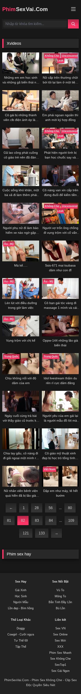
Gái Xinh (20, 590)
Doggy (21, 628)
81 (9, 520)
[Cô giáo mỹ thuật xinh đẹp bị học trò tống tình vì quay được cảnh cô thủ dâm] (60, 438)
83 (37, 520)
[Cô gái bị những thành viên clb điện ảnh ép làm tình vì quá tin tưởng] (20, 100)
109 (71, 520)
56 (51, 508)
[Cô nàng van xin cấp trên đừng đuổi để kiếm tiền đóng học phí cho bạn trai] (60, 175)
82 (23, 520)
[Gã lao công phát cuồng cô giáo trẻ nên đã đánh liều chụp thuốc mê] (20, 138)
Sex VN (60, 628)
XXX (60, 646)
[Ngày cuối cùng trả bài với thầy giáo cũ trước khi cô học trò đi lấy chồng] (20, 401)
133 (42, 533)
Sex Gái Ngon (60, 671)
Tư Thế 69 (21, 640)
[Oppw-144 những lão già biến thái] (60, 326)
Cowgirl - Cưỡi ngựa (20, 634)
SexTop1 (60, 664)
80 (70, 508)
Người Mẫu (20, 602)
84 (51, 520)
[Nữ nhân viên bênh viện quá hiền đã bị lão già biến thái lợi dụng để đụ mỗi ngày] (20, 476)
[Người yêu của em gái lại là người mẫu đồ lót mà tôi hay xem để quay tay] (60, 401)
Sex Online (60, 634)
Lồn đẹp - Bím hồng (21, 608)
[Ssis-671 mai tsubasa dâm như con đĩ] (60, 251)
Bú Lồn (60, 608)
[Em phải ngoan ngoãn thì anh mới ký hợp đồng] (60, 100)
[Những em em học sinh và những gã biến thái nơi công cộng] (20, 62)
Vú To (60, 590)
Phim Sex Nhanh (60, 652)
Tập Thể (20, 646)
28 (37, 508)
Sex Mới (60, 640)
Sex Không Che (60, 658)
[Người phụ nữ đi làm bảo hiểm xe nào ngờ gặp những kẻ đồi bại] (20, 213)
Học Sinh (21, 596)
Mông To (60, 596)
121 (26, 533)
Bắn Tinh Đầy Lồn (60, 602)
